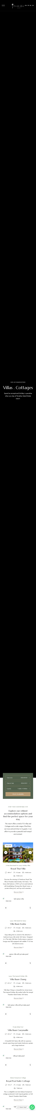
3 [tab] (6, 860)
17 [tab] (28, 860)
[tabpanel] (18, 852)
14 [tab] (23, 860)
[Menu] (3, 5)
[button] (18, 794)
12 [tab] (20, 860)
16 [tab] (26, 860)
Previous (5, 852)
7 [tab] (12, 860)
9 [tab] (15, 860)
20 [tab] (33, 860)
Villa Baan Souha (18, 924)
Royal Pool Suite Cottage (18, 1081)
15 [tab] (25, 860)
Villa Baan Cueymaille (18, 1030)
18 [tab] (30, 860)
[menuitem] (26, 5)
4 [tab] (8, 860)
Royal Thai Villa (18, 868)
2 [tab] (4, 860)
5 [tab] (9, 860)
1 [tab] (3, 860)
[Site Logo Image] (18, 6)
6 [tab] (11, 860)
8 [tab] (14, 860)
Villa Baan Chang (18, 979)
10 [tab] (17, 860)
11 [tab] (19, 860)
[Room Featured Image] (18, 852)
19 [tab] (31, 860)
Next (30, 852)
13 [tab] (22, 860)
